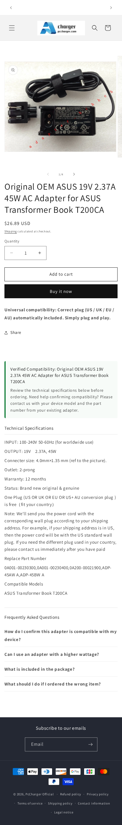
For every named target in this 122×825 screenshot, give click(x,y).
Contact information (94, 803)
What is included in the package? (39, 669)
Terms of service (29, 803)
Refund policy (70, 794)
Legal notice (63, 812)
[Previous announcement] (10, 7)
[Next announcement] (111, 7)
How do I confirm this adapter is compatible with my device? (60, 635)
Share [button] (15, 332)
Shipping (10, 231)
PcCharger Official (39, 794)
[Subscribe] (90, 744)
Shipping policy (60, 803)
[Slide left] (47, 174)
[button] (11, 27)
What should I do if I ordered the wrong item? (52, 684)
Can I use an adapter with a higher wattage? (51, 654)
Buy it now (61, 291)
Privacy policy (98, 794)
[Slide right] (74, 174)
